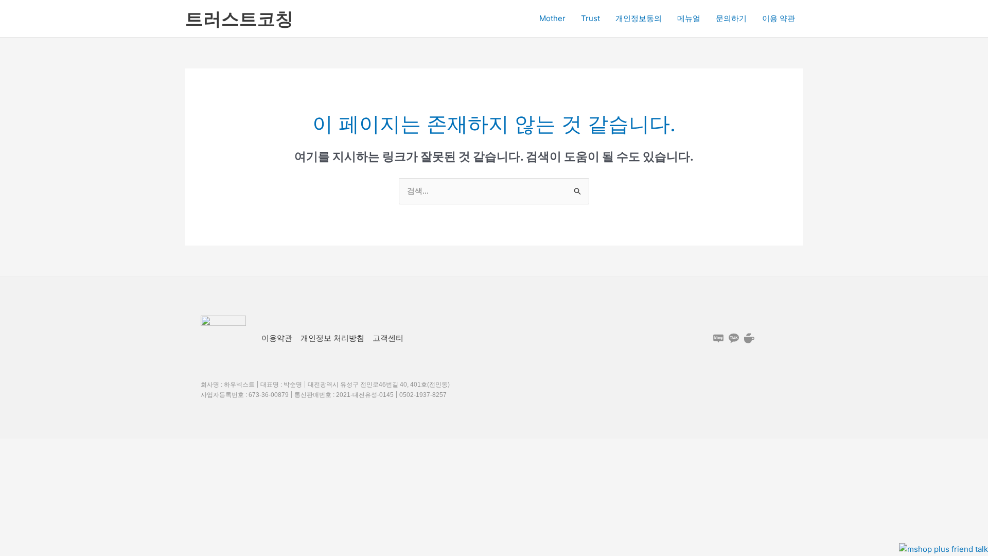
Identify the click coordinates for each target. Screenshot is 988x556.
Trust (590, 18)
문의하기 (731, 18)
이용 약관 (778, 18)
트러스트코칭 (239, 18)
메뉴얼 (688, 18)
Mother (552, 18)
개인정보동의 (638, 18)
